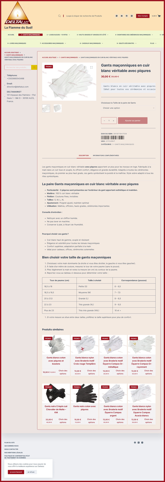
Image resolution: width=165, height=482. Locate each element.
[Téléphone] (117, 16)
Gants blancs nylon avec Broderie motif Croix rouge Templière (85, 360)
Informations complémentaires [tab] (106, 155)
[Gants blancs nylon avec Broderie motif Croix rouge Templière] (84, 344)
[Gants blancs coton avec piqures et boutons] (56, 344)
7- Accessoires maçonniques (52, 43)
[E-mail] (122, 16)
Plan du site (9, 442)
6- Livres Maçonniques (16, 43)
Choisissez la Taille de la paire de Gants (118, 103)
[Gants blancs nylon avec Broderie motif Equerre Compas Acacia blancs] (141, 393)
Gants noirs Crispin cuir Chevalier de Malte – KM (56, 409)
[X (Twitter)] (132, 16)
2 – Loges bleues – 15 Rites (57, 35)
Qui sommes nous (11, 446)
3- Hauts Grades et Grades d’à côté (91, 35)
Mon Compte (143, 16)
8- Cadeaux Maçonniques (90, 43)
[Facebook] (127, 16)
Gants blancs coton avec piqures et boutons (56, 360)
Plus (152, 43)
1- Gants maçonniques (30, 35)
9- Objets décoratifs (125, 43)
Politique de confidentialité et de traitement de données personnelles (17, 458)
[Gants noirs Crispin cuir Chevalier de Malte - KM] (56, 393)
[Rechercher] (34, 67)
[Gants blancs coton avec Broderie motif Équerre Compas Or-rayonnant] (141, 344)
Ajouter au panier (132, 120)
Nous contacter (11, 449)
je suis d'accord (16, 472)
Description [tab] (84, 155)
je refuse (31, 472)
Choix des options (63, 372)
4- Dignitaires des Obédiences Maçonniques (133, 35)
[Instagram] (142, 442)
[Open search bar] (59, 16)
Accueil (11, 35)
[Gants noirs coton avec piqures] (84, 393)
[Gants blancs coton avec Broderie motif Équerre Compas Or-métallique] (113, 344)
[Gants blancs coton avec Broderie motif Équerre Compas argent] (113, 393)
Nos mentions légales (13, 453)
